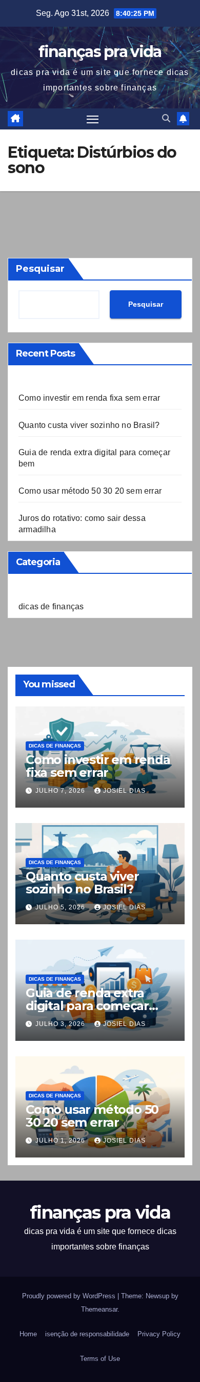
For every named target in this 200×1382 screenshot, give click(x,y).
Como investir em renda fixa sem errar (89, 398)
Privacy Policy (159, 1334)
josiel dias (124, 790)
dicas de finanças (51, 606)
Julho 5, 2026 (61, 907)
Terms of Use (100, 1358)
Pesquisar (40, 268)
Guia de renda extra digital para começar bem (87, 1005)
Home (28, 1334)
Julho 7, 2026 (61, 790)
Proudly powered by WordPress (69, 1296)
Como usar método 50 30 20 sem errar (90, 491)
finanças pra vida (99, 51)
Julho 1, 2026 (61, 1140)
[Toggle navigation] (93, 119)
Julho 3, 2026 (61, 1024)
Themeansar (99, 1309)
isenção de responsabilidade (87, 1334)
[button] (166, 118)
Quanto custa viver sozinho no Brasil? (88, 425)
